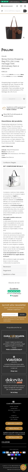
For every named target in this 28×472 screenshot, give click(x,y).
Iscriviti (22, 314)
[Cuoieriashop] (7, 6)
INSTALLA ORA (14, 437)
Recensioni (7, 267)
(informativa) (7, 321)
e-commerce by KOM (16, 469)
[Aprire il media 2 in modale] (14, 27)
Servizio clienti (14, 423)
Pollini (4, 56)
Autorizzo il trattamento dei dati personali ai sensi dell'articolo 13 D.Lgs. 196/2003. (15, 319)
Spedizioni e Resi (9, 274)
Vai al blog (14, 392)
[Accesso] (17, 6)
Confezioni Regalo (9, 162)
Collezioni (6, 442)
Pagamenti (7, 270)
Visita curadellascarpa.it (14, 349)
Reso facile (14, 428)
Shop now (14, 371)
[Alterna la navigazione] (2, 11)
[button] (15, 11)
